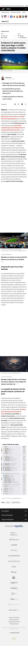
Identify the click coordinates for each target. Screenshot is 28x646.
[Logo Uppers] (14, 583)
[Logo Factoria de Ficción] (14, 561)
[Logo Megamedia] (14, 632)
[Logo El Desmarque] (14, 555)
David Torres (8, 77)
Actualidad (5, 511)
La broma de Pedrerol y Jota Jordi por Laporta (13, 5)
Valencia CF (5, 21)
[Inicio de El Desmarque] (3, 9)
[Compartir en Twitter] (18, 104)
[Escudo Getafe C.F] (23, 16)
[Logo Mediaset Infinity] (14, 534)
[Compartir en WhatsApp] (15, 104)
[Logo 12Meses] (14, 594)
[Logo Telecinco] (14, 539)
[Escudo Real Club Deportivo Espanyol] (17, 16)
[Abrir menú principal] (25, 9)
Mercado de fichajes (16, 12)
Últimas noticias (5, 12)
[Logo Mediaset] (14, 527)
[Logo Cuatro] (14, 545)
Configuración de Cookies (14, 621)
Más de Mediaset (7, 515)
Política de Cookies (14, 623)
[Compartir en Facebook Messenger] (22, 104)
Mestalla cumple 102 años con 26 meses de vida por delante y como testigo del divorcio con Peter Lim (13, 382)
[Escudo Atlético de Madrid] (5, 16)
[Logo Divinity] (14, 550)
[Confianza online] (14, 640)
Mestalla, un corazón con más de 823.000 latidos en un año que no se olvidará (14, 258)
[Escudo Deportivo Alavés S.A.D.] (11, 16)
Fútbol (8, 9)
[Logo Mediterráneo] (14, 610)
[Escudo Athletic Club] (2, 16)
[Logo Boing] (14, 567)
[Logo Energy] (14, 572)
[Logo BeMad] (14, 577)
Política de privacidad (14, 619)
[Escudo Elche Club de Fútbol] (14, 16)
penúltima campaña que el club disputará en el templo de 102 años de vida (13, 128)
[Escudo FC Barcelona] (20, 16)
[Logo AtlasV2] (14, 599)
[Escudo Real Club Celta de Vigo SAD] (8, 16)
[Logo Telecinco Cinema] (14, 588)
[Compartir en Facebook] (25, 104)
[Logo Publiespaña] (14, 605)
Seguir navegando (8, 519)
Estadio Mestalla (16, 502)
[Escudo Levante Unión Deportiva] (26, 16)
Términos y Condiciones (14, 617)
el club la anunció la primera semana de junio (13, 411)
